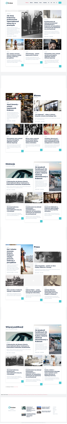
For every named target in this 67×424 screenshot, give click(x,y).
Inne (45, 368)
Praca (8, 247)
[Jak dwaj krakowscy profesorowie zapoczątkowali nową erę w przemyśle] (24, 24)
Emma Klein (46, 36)
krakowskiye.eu (25, 394)
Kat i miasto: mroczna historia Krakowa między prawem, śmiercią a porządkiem (11, 255)
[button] (56, 2)
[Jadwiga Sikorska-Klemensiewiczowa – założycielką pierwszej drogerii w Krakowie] (52, 280)
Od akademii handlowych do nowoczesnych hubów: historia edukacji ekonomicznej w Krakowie (41, 172)
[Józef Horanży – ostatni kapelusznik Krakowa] (33, 44)
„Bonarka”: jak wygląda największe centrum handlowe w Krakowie (46, 408)
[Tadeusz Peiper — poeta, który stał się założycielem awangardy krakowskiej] (33, 280)
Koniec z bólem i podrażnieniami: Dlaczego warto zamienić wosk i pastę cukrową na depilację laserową (52, 372)
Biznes (8, 102)
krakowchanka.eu (40, 394)
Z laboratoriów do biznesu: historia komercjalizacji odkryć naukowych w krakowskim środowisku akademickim (18, 183)
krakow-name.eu (34, 394)
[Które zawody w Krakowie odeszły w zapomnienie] (15, 280)
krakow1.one (30, 394)
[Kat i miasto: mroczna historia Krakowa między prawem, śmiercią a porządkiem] (15, 44)
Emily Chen (9, 189)
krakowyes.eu (45, 394)
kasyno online (16, 386)
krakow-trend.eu (20, 394)
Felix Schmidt (9, 36)
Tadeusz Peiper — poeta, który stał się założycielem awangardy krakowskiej (33, 291)
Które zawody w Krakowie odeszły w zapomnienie (14, 290)
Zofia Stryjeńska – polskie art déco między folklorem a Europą (45, 266)
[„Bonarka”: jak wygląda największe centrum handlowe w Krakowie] (39, 407)
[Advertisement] (33, 82)
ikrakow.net (15, 394)
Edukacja (9, 13)
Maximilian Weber (10, 272)
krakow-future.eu (10, 394)
